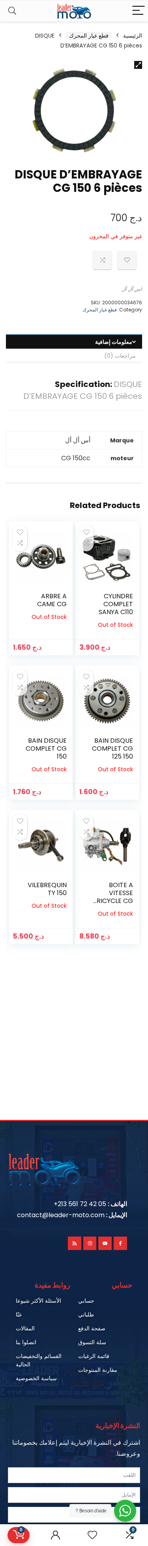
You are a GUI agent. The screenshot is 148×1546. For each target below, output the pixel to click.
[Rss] (74, 1243)
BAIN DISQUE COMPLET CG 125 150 (112, 748)
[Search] (12, 10)
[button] (138, 65)
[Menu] (138, 10)
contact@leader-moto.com (61, 1215)
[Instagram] (90, 1243)
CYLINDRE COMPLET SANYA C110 (116, 604)
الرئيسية (132, 36)
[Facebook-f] (120, 1243)
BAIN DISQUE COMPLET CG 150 (46, 748)
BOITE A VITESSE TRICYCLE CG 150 (113, 896)
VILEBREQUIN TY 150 (47, 888)
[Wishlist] (92, 1535)
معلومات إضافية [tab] (113, 342)
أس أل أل (132, 289)
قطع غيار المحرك (89, 36)
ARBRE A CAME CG (52, 600)
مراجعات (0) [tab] (120, 356)
